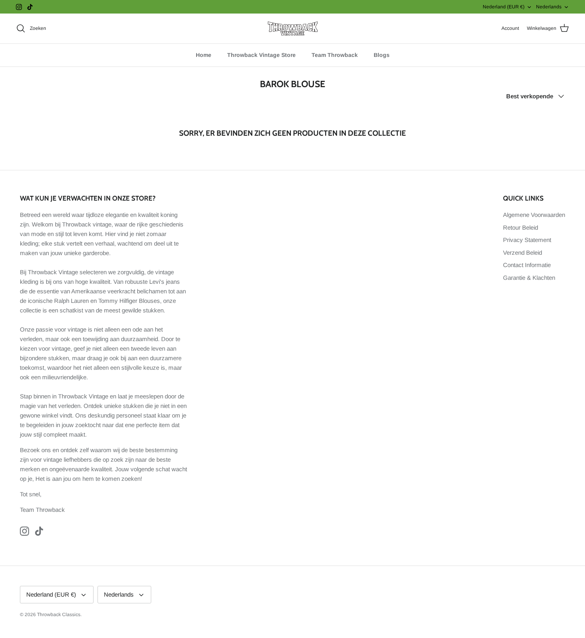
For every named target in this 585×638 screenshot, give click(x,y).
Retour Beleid (520, 227)
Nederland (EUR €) (504, 7)
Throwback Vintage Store (261, 55)
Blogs (382, 55)
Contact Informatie (527, 264)
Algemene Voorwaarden (534, 214)
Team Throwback (335, 55)
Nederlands (549, 7)
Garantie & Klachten (529, 277)
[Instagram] (19, 7)
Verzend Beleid (522, 252)
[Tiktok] (30, 7)
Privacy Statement (527, 239)
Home (203, 55)
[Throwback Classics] (293, 28)
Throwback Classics (58, 614)
